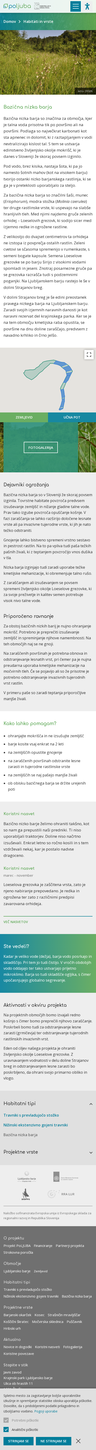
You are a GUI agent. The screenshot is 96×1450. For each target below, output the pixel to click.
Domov (9, 21)
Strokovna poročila (18, 1252)
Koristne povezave (18, 1353)
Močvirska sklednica (47, 1321)
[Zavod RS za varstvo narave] (65, 1177)
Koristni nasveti (47, 1346)
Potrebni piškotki (25, 1420)
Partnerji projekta (70, 1245)
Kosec (39, 1314)
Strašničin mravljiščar (64, 1314)
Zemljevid (41, 1271)
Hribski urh (12, 1328)
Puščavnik (74, 1321)
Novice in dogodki (17, 1346)
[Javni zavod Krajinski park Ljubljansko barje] (27, 1177)
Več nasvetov (15, 922)
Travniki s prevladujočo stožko (31, 1115)
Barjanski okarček (17, 1314)
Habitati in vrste (38, 21)
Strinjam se (18, 1441)
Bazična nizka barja (20, 1134)
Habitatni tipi (19, 1103)
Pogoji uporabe (46, 1411)
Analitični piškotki (25, 1429)
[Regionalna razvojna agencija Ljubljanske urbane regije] (61, 1194)
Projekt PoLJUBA (17, 1245)
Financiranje (43, 1245)
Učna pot (72, 417)
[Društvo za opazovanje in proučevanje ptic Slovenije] (26, 1194)
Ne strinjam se (54, 1441)
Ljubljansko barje (17, 1271)
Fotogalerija (72, 1346)
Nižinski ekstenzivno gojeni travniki (35, 1125)
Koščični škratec (16, 1321)
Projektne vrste (20, 1152)
